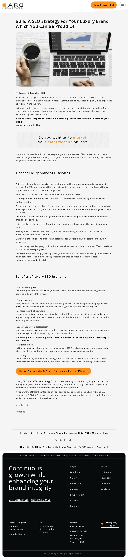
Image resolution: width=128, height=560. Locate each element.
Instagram (106, 472)
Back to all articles (64, 440)
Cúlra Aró (75, 478)
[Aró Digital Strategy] (12, 4)
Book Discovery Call (104, 5)
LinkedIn (105, 483)
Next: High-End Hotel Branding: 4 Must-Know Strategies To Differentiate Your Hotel (64, 447)
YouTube (105, 489)
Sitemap (74, 500)
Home (22, 456)
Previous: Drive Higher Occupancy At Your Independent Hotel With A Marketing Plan (64, 433)
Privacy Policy (77, 494)
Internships (76, 483)
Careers (74, 489)
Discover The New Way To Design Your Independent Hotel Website (53, 371)
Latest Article (44, 456)
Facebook (105, 478)
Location (74, 506)
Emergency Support (111, 524)
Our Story (75, 472)
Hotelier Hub (31, 456)
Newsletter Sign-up (40, 499)
